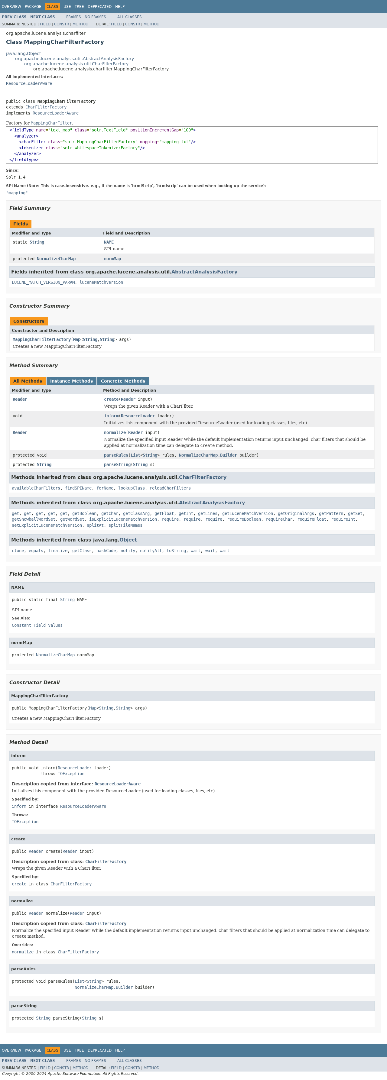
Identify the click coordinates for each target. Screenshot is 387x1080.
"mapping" (17, 192)
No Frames (95, 17)
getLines (207, 513)
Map (76, 339)
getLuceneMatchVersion (247, 513)
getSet (355, 513)
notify (128, 550)
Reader (20, 399)
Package (33, 7)
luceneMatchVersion (101, 282)
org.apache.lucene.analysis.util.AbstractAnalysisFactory (74, 58)
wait (195, 550)
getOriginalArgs (296, 513)
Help (120, 7)
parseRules (116, 455)
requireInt (343, 519)
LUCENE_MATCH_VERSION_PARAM (43, 282)
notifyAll (151, 550)
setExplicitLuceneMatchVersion (47, 525)
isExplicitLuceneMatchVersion (123, 519)
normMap (112, 258)
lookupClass (131, 488)
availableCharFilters (36, 488)
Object (128, 540)
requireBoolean (244, 519)
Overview (11, 7)
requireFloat (311, 519)
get (15, 513)
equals (36, 550)
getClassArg (136, 513)
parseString (117, 464)
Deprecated (100, 7)
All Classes (129, 17)
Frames (73, 17)
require (170, 519)
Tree (79, 7)
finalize (57, 550)
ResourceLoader (138, 415)
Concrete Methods (123, 381)
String (37, 242)
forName (104, 488)
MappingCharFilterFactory (42, 339)
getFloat (164, 513)
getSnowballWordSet (33, 519)
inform (111, 415)
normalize (115, 432)
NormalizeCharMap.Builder (208, 455)
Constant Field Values (37, 625)
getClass (82, 550)
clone (18, 550)
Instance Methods (71, 381)
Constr (61, 24)
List (135, 455)
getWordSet (72, 519)
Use (67, 7)
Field (45, 24)
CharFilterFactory (46, 107)
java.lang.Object (23, 53)
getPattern (331, 513)
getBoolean (84, 513)
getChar (109, 513)
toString (176, 550)
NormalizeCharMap (56, 258)
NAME (109, 242)
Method (80, 24)
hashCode (106, 550)
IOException (71, 773)
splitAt (95, 525)
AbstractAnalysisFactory (204, 272)
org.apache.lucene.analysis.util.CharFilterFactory (76, 63)
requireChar (279, 519)
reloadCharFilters (170, 488)
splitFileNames (125, 525)
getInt (186, 513)
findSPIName (78, 488)
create (111, 399)
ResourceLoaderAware (29, 83)
